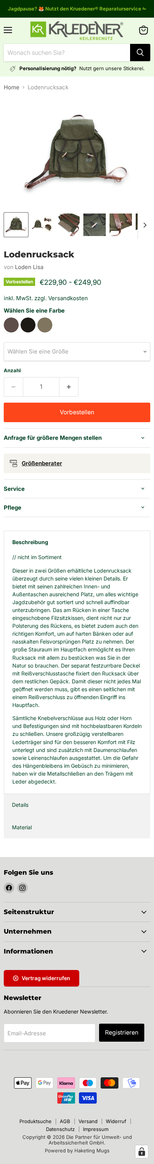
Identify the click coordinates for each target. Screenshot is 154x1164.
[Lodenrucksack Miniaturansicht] (16, 225)
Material (22, 827)
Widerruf (116, 1121)
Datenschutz (60, 1129)
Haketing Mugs (92, 1150)
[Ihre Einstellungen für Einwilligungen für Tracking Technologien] (141, 1151)
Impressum (95, 1129)
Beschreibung (30, 542)
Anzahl (12, 370)
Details (20, 805)
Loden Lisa (29, 267)
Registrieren (121, 1032)
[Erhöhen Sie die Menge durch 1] (68, 387)
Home (11, 87)
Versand (88, 1121)
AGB (65, 1121)
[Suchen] (140, 52)
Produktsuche (35, 1121)
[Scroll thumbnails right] (144, 225)
